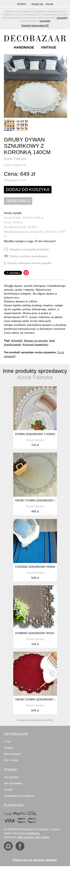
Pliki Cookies (11, 760)
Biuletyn (8, 747)
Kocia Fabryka (15, 159)
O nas (7, 741)
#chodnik (16, 340)
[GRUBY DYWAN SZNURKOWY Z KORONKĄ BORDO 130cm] (35, 674)
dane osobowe (25, 837)
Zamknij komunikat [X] (35, 25)
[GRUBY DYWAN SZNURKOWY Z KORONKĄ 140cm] (35, 86)
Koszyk (49, 4)
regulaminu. (33, 833)
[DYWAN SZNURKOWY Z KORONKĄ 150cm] (35, 408)
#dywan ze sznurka (36, 340)
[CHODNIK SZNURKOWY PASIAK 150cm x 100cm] (35, 541)
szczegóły (62, 17)
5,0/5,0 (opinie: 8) (15, 165)
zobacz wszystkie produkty (35, 720)
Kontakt (8, 789)
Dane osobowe (12, 753)
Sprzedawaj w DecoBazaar (19, 795)
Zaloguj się (37, 4)
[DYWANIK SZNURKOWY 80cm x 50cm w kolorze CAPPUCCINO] (35, 607)
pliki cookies (43, 837)
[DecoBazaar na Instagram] (8, 846)
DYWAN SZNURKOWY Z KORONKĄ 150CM (42, 434)
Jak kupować (11, 777)
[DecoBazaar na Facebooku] (20, 846)
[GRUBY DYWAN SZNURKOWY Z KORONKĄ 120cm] (35, 475)
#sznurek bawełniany (35, 344)
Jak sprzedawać (13, 783)
